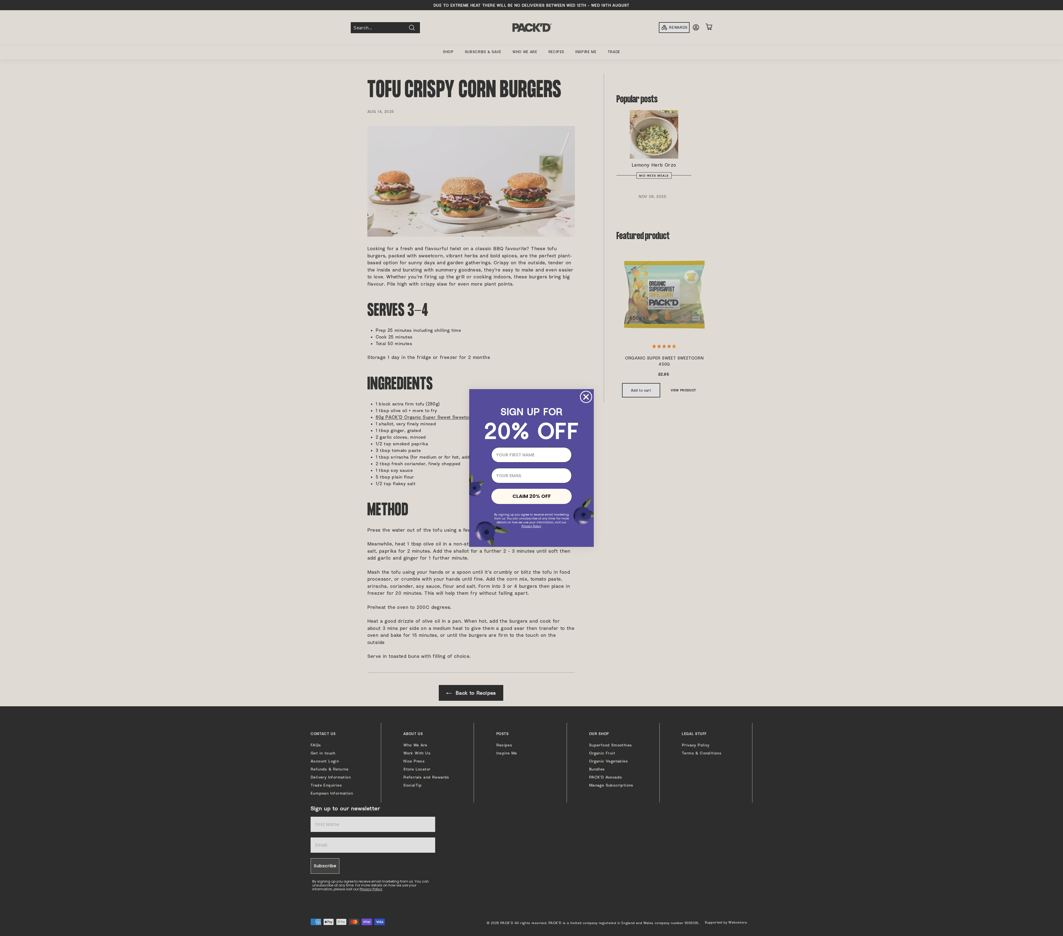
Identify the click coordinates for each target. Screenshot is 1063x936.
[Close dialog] (586, 396)
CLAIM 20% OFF (531, 496)
